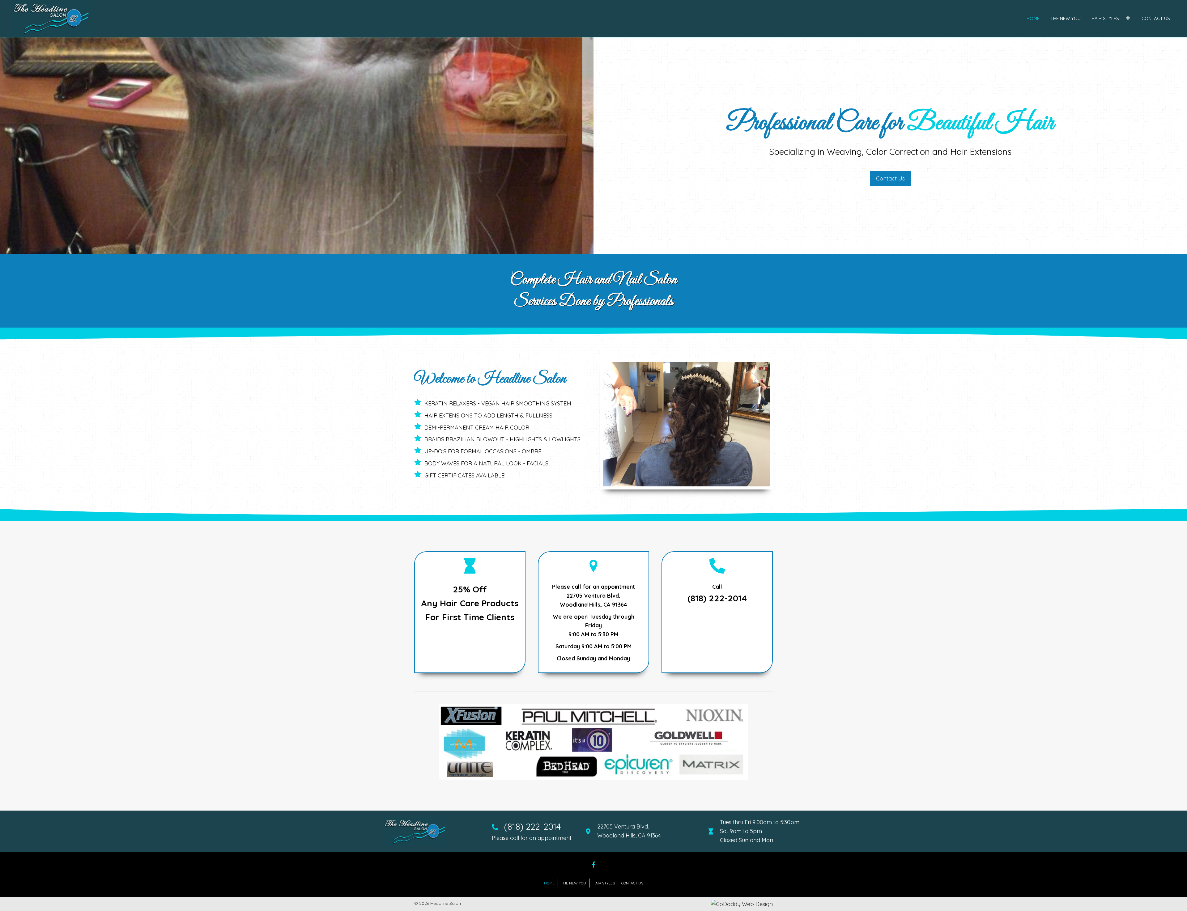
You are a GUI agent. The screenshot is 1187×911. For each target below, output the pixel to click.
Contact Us (632, 883)
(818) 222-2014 (717, 598)
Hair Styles (604, 883)
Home (549, 883)
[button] (1127, 17)
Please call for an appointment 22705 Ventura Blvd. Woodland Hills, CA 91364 (593, 595)
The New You (573, 883)
